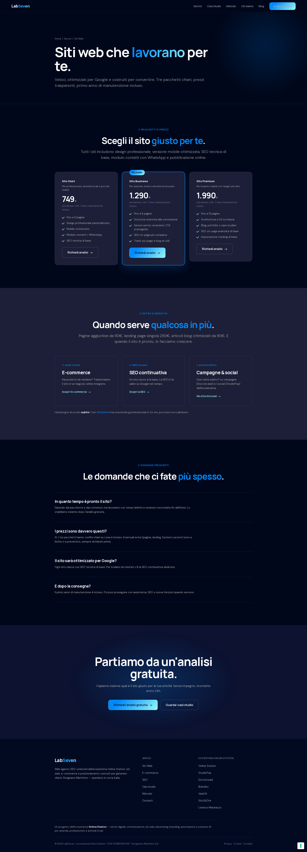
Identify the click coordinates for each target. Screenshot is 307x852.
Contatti (147, 800)
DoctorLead (205, 779)
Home (58, 38)
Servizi (197, 6)
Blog (261, 6)
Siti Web (147, 766)
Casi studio (214, 6)
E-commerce (150, 772)
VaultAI (202, 793)
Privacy (228, 843)
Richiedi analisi (80, 252)
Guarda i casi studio (179, 705)
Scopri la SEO (139, 391)
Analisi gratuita (282, 6)
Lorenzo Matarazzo (209, 807)
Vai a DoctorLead (208, 396)
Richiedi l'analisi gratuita (133, 705)
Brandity (203, 786)
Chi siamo (247, 6)
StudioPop (204, 772)
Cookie (237, 843)
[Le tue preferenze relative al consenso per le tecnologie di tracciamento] (300, 845)
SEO (144, 779)
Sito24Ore (103, 412)
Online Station (207, 766)
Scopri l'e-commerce (76, 391)
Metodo (231, 6)
